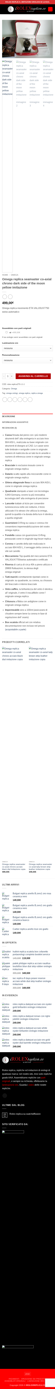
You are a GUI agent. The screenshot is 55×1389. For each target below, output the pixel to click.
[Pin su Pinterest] (25, 399)
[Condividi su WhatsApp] (4, 399)
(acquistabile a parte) (15, 629)
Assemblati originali (15, 1381)
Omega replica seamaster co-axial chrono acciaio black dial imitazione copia (13, 866)
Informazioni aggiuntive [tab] (15, 422)
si (14, 332)
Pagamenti (14, 1379)
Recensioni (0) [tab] (9, 428)
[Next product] (4, 296)
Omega (14, 275)
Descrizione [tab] (8, 416)
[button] (4, 9)
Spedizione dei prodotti (33, 1379)
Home (5, 275)
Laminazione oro (35, 1381)
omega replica (24, 393)
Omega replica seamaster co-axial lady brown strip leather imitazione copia (40, 866)
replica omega (37, 393)
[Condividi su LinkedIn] (30, 399)
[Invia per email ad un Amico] (20, 399)
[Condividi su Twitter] (15, 399)
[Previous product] (10, 296)
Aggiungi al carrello (33, 376)
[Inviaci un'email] (4, 1095)
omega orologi (12, 393)
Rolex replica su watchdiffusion (25, 1114)
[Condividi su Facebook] (9, 399)
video (31, 1085)
